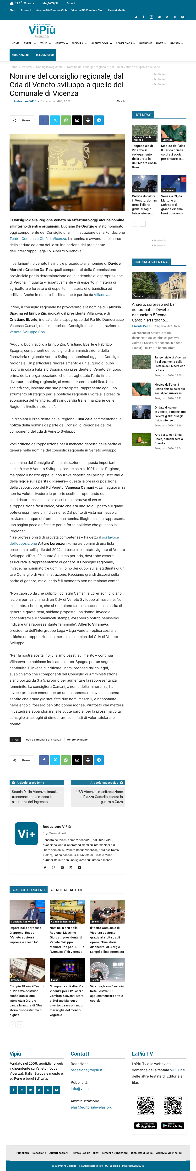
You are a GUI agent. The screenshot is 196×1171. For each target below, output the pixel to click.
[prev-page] (13, 1024)
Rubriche (145, 43)
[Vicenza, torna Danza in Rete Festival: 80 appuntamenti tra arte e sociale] (107, 970)
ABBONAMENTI (21, 55)
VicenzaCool (100, 43)
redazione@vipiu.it (86, 1070)
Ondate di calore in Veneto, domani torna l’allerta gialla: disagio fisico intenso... (144, 204)
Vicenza (77, 43)
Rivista (175, 43)
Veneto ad (168, 190)
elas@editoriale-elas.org (91, 1107)
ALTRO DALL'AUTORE (66, 890)
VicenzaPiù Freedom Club (87, 10)
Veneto (60, 43)
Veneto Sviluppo (77, 739)
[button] (136, 17)
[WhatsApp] (66, 120)
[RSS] (167, 17)
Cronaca (16, 980)
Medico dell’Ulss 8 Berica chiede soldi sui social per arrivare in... (170, 389)
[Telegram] (99, 120)
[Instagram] (151, 17)
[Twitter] (175, 17)
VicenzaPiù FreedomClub (51, 10)
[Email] (77, 120)
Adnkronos (124, 43)
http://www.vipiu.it (54, 833)
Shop (13, 10)
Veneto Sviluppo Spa (27, 332)
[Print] (88, 120)
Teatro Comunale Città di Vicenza (38, 238)
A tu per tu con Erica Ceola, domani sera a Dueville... (169, 439)
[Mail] (159, 17)
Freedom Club (44, 55)
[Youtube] (182, 17)
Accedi (71, 3)
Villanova (101, 294)
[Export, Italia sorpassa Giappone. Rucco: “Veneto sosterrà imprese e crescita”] (27, 912)
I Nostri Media (116, 10)
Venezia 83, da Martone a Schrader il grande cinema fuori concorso (172, 204)
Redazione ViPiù (25, 101)
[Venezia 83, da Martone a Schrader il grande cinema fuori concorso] (174, 183)
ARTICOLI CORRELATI (28, 890)
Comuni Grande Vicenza (142, 138)
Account (26, 10)
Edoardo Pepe (141, 326)
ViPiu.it (176, 1070)
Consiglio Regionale (49, 67)
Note (159, 43)
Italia (43, 43)
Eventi (95, 921)
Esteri (28, 43)
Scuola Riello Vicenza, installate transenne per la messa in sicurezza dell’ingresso (36, 797)
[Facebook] (143, 17)
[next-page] (20, 1024)
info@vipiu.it (81, 1088)
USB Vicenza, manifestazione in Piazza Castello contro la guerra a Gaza (99, 797)
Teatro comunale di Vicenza (42, 739)
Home (15, 43)
